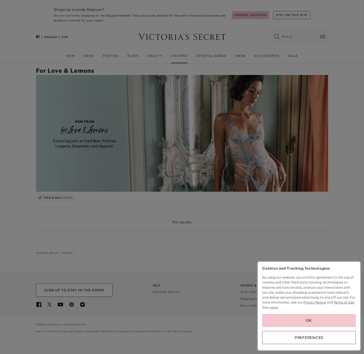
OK (309, 320)
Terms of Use (344, 302)
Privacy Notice (314, 302)
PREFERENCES (309, 337)
